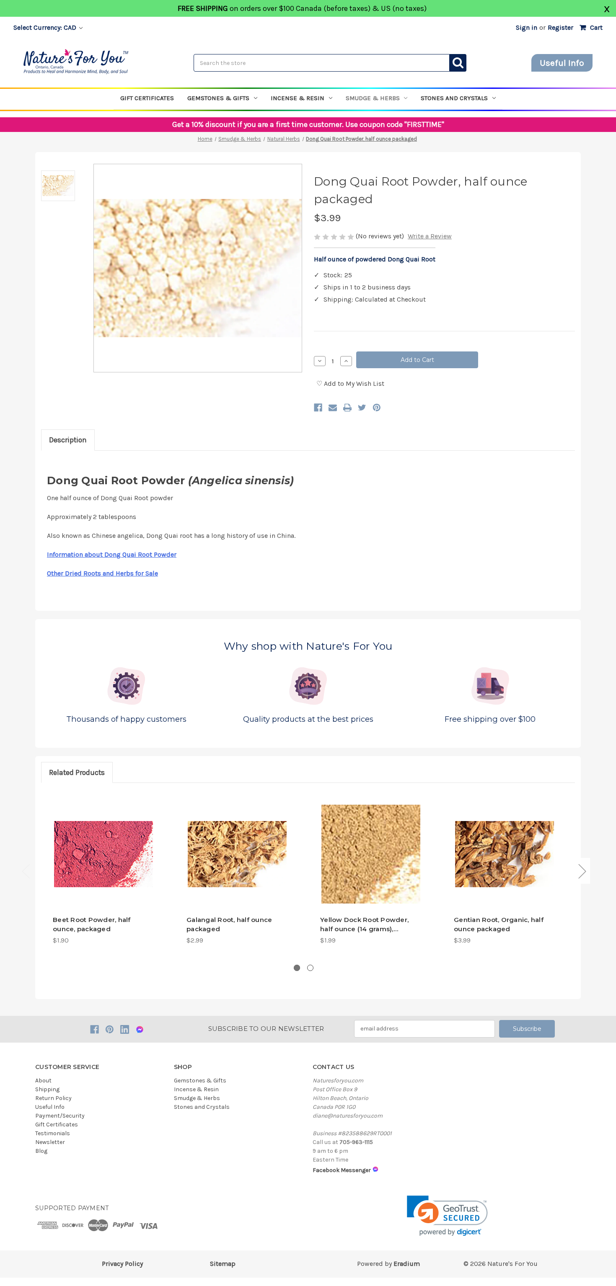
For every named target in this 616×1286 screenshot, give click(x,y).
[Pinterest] (377, 407)
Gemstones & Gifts (218, 98)
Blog (41, 1150)
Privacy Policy (122, 1264)
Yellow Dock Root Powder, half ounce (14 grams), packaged (364, 925)
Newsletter (50, 1142)
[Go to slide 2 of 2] (310, 968)
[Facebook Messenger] (139, 1029)
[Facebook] (318, 407)
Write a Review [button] (430, 236)
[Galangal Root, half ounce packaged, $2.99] (237, 854)
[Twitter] (362, 407)
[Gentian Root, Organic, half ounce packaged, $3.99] (504, 854)
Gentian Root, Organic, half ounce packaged (499, 924)
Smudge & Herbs (373, 98)
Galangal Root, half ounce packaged (229, 924)
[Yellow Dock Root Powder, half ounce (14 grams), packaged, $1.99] (370, 854)
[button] (447, 1216)
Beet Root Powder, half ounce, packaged (92, 924)
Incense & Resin (297, 98)
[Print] (347, 407)
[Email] (333, 407)
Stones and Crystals (454, 98)
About (43, 1080)
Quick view (104, 894)
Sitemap (223, 1264)
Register (560, 27)
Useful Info (562, 63)
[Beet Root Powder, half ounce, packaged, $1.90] (103, 854)
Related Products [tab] (77, 772)
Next (582, 871)
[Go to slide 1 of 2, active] (297, 968)
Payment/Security (60, 1115)
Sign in (526, 27)
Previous (25, 871)
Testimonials (52, 1133)
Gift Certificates (147, 98)
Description (68, 440)
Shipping (47, 1089)
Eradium (406, 1264)
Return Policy (53, 1098)
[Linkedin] (124, 1029)
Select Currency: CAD (45, 27)
